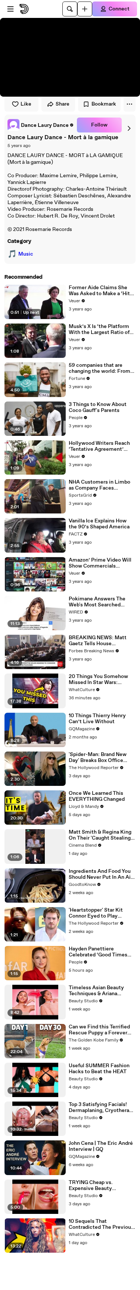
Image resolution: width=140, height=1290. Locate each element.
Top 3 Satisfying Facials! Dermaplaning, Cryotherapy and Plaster (102, 1107)
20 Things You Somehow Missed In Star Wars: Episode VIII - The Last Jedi (101, 679)
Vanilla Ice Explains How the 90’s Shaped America (99, 524)
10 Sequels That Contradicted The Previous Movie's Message (101, 1224)
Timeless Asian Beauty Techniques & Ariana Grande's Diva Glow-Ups (98, 991)
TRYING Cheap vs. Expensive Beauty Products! (91, 1185)
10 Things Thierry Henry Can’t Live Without (97, 719)
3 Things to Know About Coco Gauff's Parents (98, 407)
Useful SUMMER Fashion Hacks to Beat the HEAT (99, 1069)
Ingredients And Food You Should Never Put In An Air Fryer (101, 874)
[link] (40, 125)
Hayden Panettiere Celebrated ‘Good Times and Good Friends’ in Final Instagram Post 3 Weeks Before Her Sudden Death (100, 952)
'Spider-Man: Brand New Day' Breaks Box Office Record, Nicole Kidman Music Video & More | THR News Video (100, 757)
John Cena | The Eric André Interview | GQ (101, 1146)
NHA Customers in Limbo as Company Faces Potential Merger (99, 485)
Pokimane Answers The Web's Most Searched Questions (97, 602)
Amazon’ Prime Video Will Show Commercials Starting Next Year (100, 563)
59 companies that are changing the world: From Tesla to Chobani (99, 368)
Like (26, 104)
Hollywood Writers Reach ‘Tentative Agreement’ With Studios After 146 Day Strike (101, 446)
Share (62, 104)
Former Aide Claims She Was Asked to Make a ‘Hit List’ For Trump (99, 291)
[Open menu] (10, 8)
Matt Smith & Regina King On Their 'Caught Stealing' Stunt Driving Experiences (100, 835)
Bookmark (103, 104)
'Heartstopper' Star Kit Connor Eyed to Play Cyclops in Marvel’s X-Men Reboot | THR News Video (101, 913)
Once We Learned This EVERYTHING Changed (97, 796)
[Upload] (84, 8)
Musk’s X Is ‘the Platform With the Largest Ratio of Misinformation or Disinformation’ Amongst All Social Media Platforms (101, 329)
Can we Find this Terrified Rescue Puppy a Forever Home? (99, 1030)
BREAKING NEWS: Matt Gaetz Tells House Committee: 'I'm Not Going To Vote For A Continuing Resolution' (101, 641)
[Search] (69, 8)
